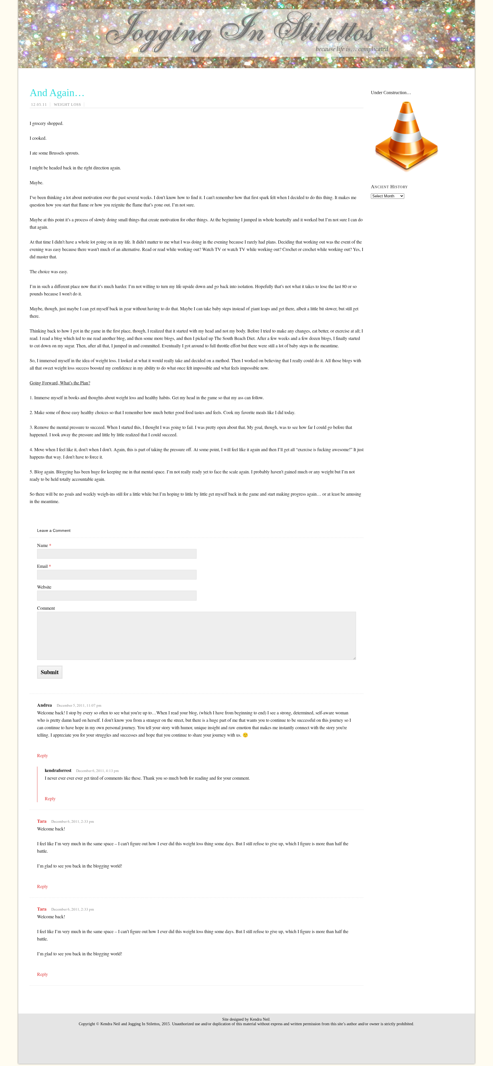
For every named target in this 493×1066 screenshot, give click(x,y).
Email (44, 566)
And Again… (57, 92)
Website (44, 587)
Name (44, 545)
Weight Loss (67, 104)
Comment (46, 608)
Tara (42, 821)
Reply (42, 755)
